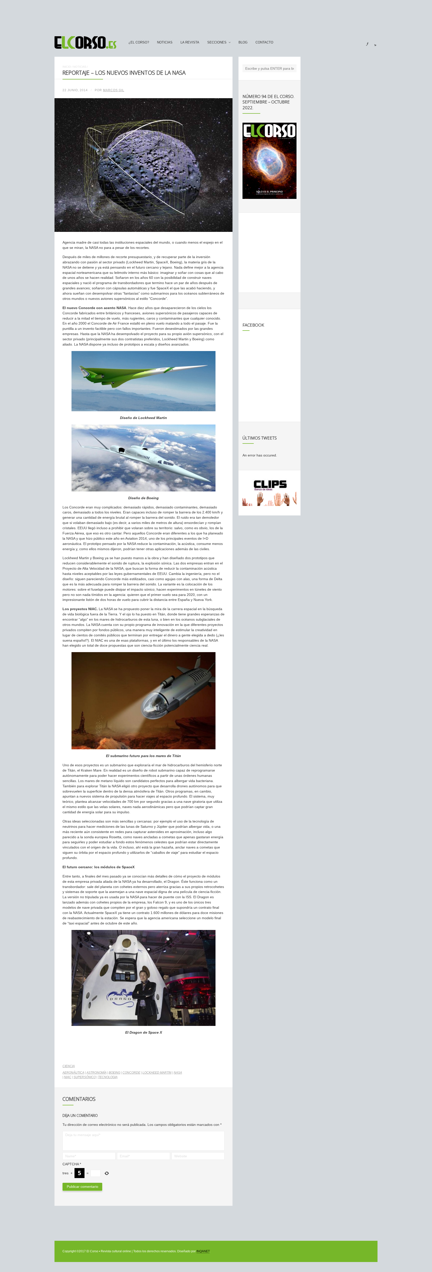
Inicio (66, 66)
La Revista (189, 42)
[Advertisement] (216, 15)
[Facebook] (364, 42)
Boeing (114, 1072)
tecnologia (108, 1077)
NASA (178, 1072)
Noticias (164, 42)
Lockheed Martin (157, 1072)
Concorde (131, 1072)
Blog (243, 42)
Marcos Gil (113, 90)
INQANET (203, 1251)
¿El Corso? (138, 42)
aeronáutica (73, 1072)
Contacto (264, 42)
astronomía (96, 1072)
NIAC (67, 1077)
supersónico (85, 1077)
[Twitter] (374, 42)
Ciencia (68, 1066)
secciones (216, 42)
